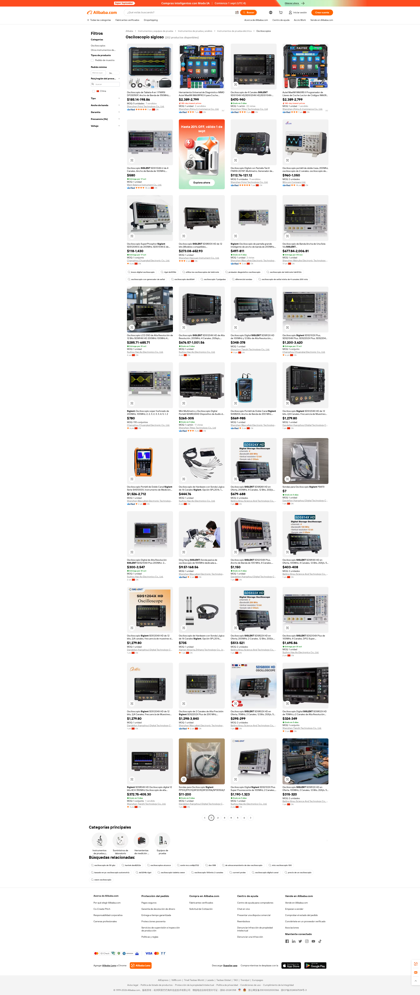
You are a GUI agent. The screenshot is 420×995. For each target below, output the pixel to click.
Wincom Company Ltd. (294, 182)
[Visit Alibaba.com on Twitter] (300, 941)
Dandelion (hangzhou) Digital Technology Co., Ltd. (305, 425)
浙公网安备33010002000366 (263, 990)
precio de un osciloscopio (299, 872)
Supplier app (230, 965)
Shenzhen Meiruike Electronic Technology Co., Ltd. (305, 260)
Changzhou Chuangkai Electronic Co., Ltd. (148, 260)
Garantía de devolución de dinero (158, 909)
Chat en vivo (243, 909)
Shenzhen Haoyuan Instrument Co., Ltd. (199, 258)
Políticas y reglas (149, 936)
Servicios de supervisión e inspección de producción (160, 929)
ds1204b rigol (145, 872)
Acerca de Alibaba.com (106, 895)
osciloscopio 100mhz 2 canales (208, 872)
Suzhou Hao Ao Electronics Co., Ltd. (145, 352)
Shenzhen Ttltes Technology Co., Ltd (249, 109)
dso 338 (212, 865)
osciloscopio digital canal (266, 872)
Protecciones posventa (153, 921)
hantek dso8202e (133, 865)
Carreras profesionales (105, 921)
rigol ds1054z (170, 272)
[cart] (281, 13)
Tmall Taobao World (194, 980)
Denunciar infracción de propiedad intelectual (255, 929)
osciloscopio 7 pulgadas (215, 279)
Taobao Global (223, 980)
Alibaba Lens (109, 965)
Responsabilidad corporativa (108, 915)
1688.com (176, 980)
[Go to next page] (251, 818)
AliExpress (163, 980)
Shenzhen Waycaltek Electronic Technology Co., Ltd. (254, 260)
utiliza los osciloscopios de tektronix (202, 272)
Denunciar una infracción (250, 936)
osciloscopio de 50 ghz (104, 865)
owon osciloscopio (102, 880)
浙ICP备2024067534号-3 (294, 990)
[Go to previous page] (205, 818)
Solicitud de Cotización (201, 909)
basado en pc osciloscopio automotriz (111, 872)
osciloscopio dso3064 (184, 279)
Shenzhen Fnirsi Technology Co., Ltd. (145, 106)
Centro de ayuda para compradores (255, 902)
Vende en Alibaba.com (296, 902)
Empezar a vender (294, 909)
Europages (257, 980)
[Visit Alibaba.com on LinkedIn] (294, 941)
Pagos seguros (149, 902)
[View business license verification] (239, 990)
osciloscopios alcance (160, 865)
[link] (415, 964)
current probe (239, 872)
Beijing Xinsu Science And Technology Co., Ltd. (254, 501)
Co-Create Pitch (102, 909)
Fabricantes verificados (201, 902)
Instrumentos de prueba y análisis (195, 31)
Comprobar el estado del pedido (301, 915)
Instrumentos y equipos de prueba (155, 31)
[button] (237, 12)
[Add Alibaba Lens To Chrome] (141, 965)
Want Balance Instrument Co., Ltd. (144, 184)
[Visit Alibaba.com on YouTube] (313, 941)
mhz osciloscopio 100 (282, 865)
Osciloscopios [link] (263, 31)
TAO (235, 980)
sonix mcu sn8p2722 (189, 865)
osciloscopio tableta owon (173, 872)
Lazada (210, 980)
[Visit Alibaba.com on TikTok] (320, 941)
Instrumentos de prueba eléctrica (234, 31)
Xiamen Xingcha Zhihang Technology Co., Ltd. (202, 649)
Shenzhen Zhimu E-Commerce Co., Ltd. (199, 109)
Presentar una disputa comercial (253, 915)
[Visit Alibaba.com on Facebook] (287, 941)
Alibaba (129, 31)
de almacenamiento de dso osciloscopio (243, 865)
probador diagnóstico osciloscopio (244, 272)
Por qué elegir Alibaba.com (107, 902)
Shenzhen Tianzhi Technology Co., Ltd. (250, 349)
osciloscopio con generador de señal (148, 279)
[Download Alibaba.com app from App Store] (291, 965)
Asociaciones (292, 927)
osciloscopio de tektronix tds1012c (286, 272)
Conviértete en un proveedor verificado (305, 921)
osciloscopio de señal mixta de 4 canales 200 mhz (285, 279)
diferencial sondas (243, 279)
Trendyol (245, 980)
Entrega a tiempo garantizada (156, 915)
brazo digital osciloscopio (143, 272)
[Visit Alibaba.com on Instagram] (307, 941)
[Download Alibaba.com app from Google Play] (315, 965)
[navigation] (105, 425)
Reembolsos (243, 921)
